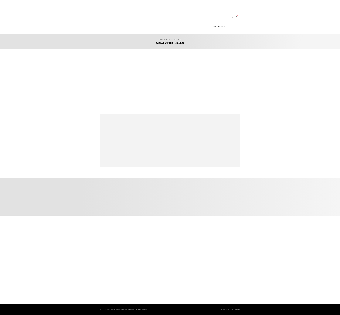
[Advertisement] (153, 140)
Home (161, 39)
